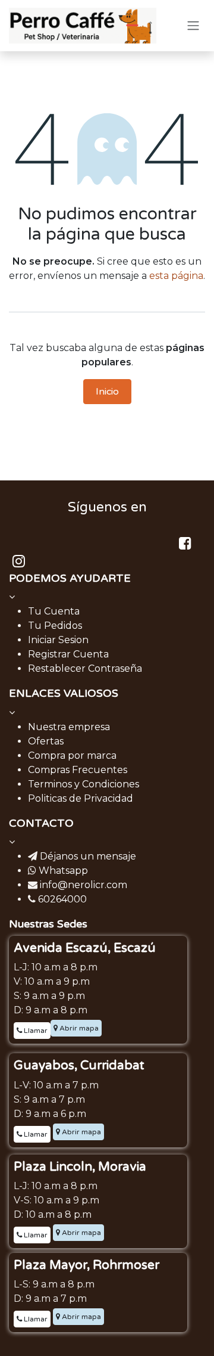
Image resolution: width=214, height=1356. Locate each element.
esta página (176, 275)
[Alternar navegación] (193, 26)
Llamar (35, 1030)
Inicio (107, 392)
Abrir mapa (78, 1028)
